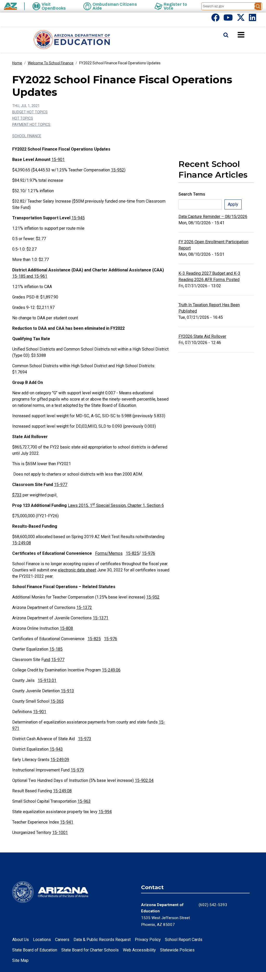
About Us (20, 939)
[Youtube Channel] (228, 19)
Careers (62, 939)
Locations (42, 939)
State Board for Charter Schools (90, 950)
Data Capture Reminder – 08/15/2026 (212, 216)
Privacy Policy (148, 939)
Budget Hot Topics (30, 112)
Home (17, 63)
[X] (241, 19)
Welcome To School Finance (51, 63)
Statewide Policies (177, 950)
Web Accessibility (139, 950)
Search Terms (191, 194)
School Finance (26, 136)
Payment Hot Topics (31, 124)
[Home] (61, 40)
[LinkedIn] (252, 19)
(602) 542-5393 (213, 904)
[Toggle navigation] (250, 34)
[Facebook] (215, 19)
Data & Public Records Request (102, 939)
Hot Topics (22, 118)
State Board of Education (34, 950)
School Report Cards (183, 939)
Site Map (20, 960)
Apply (233, 204)
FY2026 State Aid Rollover (202, 336)
